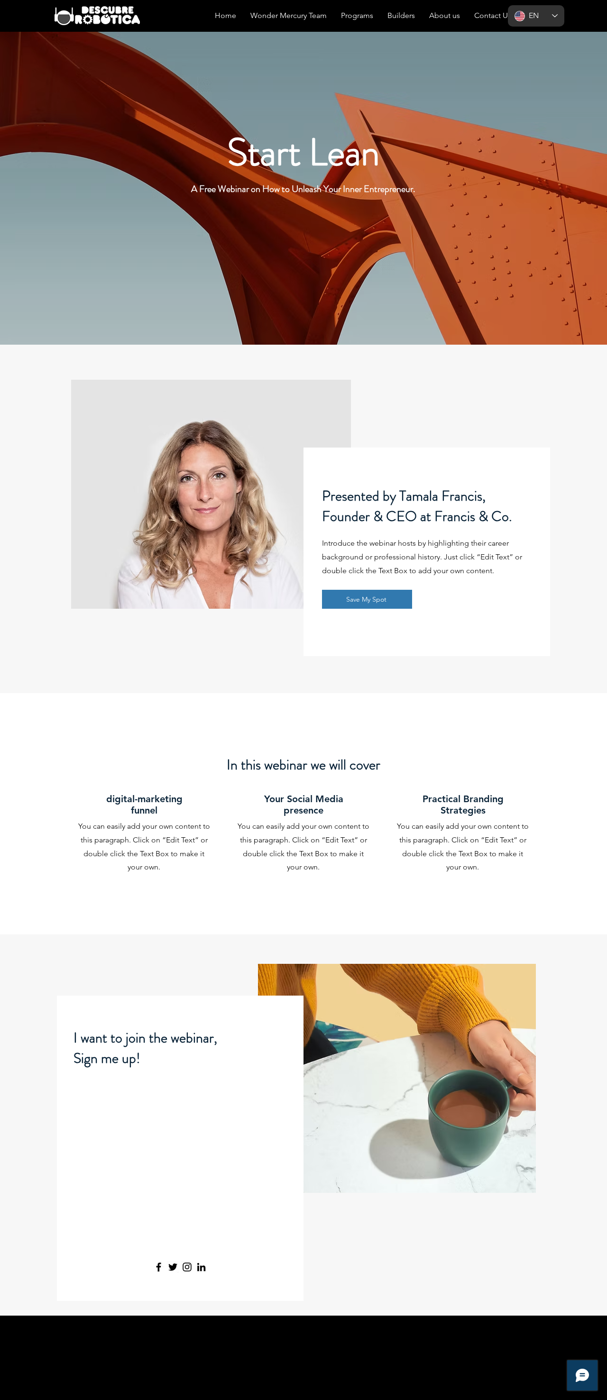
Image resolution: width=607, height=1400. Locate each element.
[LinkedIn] (201, 1267)
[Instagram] (187, 1267)
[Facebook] (159, 1267)
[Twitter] (173, 1267)
